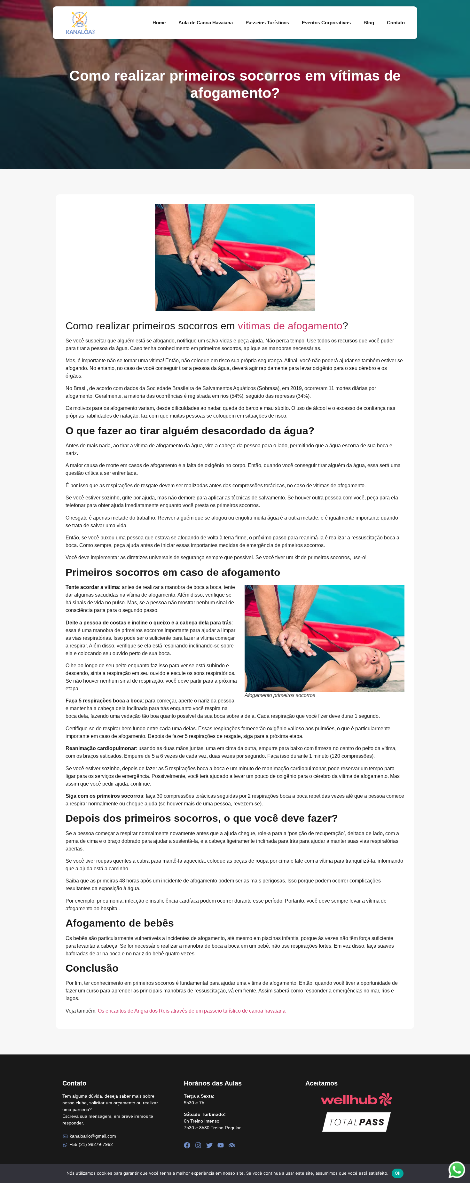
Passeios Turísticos (267, 22)
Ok (398, 1173)
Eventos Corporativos (326, 22)
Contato (396, 22)
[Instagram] (198, 1145)
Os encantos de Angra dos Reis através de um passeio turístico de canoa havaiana (192, 1011)
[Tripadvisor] (232, 1145)
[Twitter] (209, 1145)
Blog (369, 22)
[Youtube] (220, 1145)
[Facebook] (187, 1145)
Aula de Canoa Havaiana (205, 22)
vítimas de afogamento (290, 326)
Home (159, 22)
